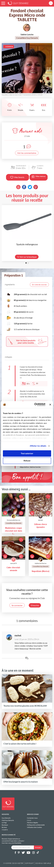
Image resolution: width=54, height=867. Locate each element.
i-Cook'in (5, 829)
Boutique (5, 825)
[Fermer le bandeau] (50, 404)
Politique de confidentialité (36, 825)
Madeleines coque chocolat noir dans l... (13, 531)
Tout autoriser (27, 453)
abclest (40, 520)
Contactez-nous (32, 818)
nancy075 (13, 563)
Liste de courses (40, 284)
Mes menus (40, 176)
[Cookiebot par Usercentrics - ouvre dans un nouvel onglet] (34, 404)
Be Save (4, 827)
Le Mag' (4, 823)
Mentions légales (32, 823)
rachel (18, 635)
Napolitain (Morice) (40, 571)
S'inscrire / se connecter (13, 863)
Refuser (27, 461)
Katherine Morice (40, 563)
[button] (3, 3)
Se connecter (17, 605)
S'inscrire (35, 605)
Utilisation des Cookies (34, 827)
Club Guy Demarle (8, 820)
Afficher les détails (38, 446)
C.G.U (29, 820)
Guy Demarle (6, 818)
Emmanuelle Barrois (13, 520)
